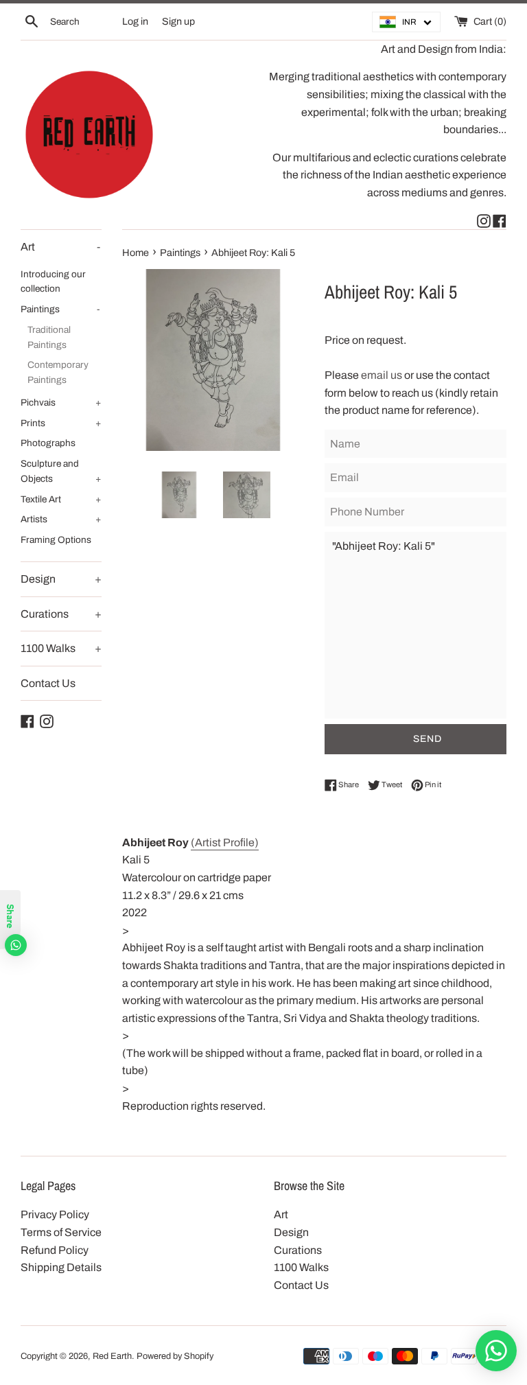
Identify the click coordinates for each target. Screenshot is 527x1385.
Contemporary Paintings (58, 372)
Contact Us (48, 683)
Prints (61, 423)
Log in (135, 21)
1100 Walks (61, 648)
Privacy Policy (55, 1214)
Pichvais (61, 402)
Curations (61, 614)
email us (382, 375)
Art (60, 247)
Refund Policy (55, 1250)
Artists (61, 519)
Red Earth (112, 1356)
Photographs (48, 443)
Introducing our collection (53, 281)
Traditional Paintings (49, 337)
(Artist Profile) (225, 842)
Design (61, 579)
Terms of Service (61, 1232)
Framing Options (56, 540)
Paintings (60, 309)
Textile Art (61, 499)
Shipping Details (61, 1267)
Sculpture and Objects (61, 471)
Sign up (178, 21)
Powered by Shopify (175, 1356)
